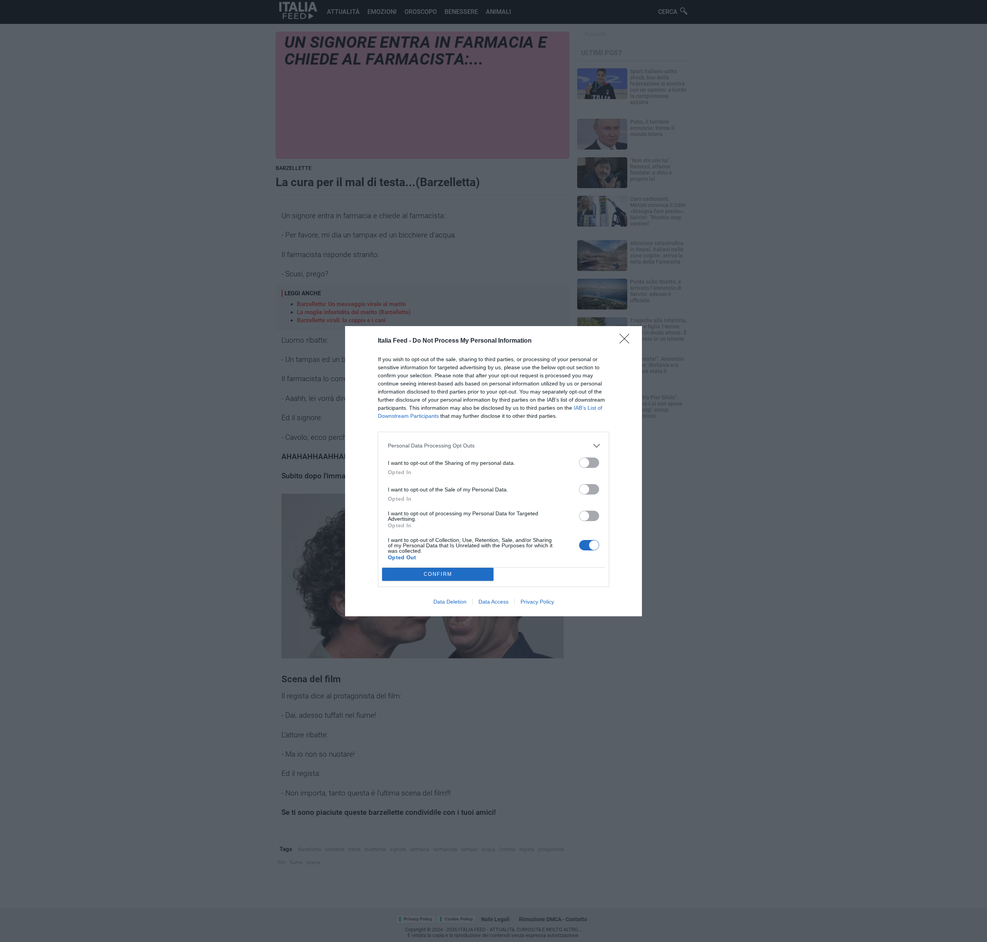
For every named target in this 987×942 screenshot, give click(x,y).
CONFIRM (438, 574)
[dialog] (493, 471)
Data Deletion (450, 602)
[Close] (627, 341)
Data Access (493, 602)
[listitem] (493, 446)
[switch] (589, 463)
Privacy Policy (537, 602)
